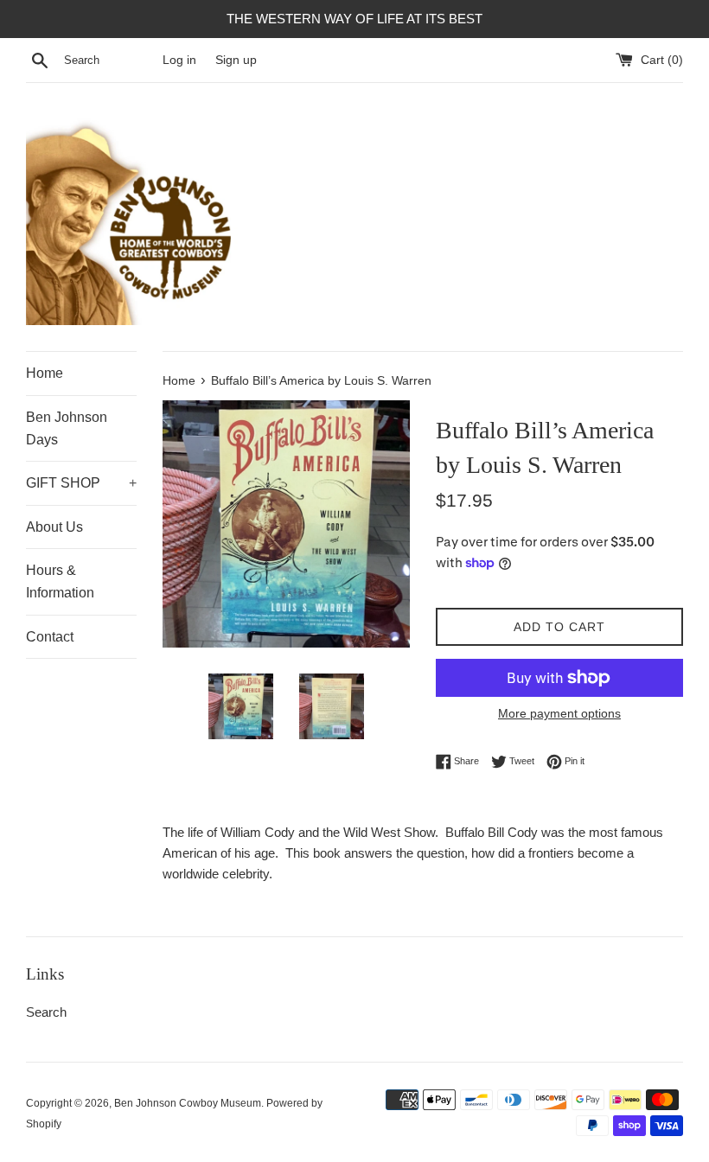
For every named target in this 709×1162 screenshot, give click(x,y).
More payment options (559, 713)
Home (44, 373)
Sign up (236, 60)
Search (46, 1012)
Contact (49, 636)
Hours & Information (60, 581)
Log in (179, 60)
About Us (54, 527)
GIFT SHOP (81, 483)
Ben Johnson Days (66, 428)
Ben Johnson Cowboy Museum (187, 1103)
